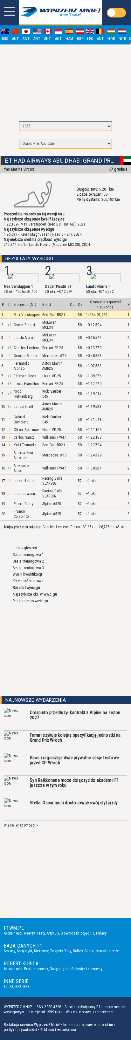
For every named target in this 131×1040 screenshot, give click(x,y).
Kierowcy (41, 951)
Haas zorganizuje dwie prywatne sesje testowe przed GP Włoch (74, 760)
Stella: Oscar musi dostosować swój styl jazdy (74, 802)
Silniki (90, 951)
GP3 (26, 986)
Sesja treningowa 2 (28, 561)
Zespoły (56, 951)
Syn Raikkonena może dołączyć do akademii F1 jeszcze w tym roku (74, 783)
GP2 (18, 986)
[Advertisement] (65, 80)
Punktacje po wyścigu (30, 601)
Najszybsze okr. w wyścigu (35, 594)
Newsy (29, 933)
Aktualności (13, 933)
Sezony (9, 951)
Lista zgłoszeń (25, 548)
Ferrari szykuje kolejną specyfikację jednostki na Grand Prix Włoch (75, 738)
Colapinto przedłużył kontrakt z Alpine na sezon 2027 (75, 715)
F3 (11, 986)
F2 (6, 986)
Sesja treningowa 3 (28, 568)
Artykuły (53, 933)
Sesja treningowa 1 (28, 554)
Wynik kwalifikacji (27, 574)
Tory (67, 951)
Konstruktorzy (107, 951)
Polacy (101, 933)
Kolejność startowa (28, 581)
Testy (41, 933)
